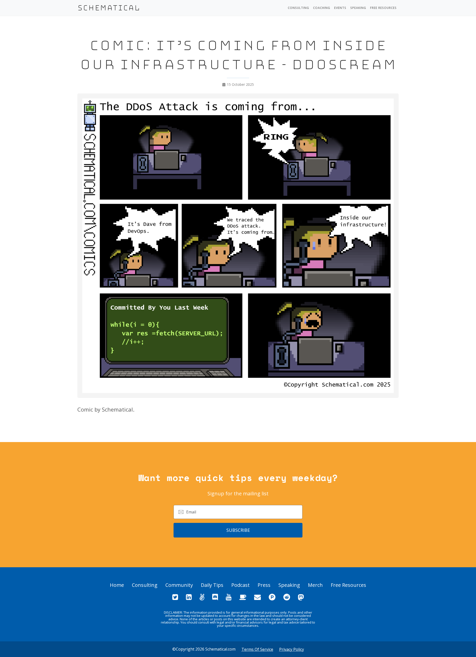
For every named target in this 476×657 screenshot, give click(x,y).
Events (340, 8)
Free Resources (383, 8)
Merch (315, 585)
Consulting (298, 8)
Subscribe (238, 530)
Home (117, 585)
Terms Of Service (257, 649)
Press (264, 585)
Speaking (358, 8)
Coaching (321, 8)
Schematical (108, 8)
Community (179, 585)
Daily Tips (212, 585)
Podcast (240, 585)
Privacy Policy (291, 649)
